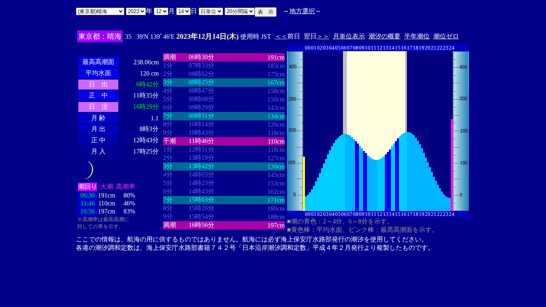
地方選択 (302, 11)
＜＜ (281, 36)
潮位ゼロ (446, 36)
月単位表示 (349, 36)
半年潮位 (417, 36)
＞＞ (323, 36)
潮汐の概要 (385, 36)
